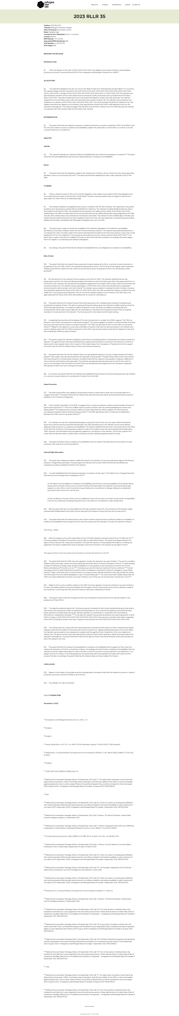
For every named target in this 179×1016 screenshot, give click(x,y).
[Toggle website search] (142, 4)
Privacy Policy (95, 1014)
